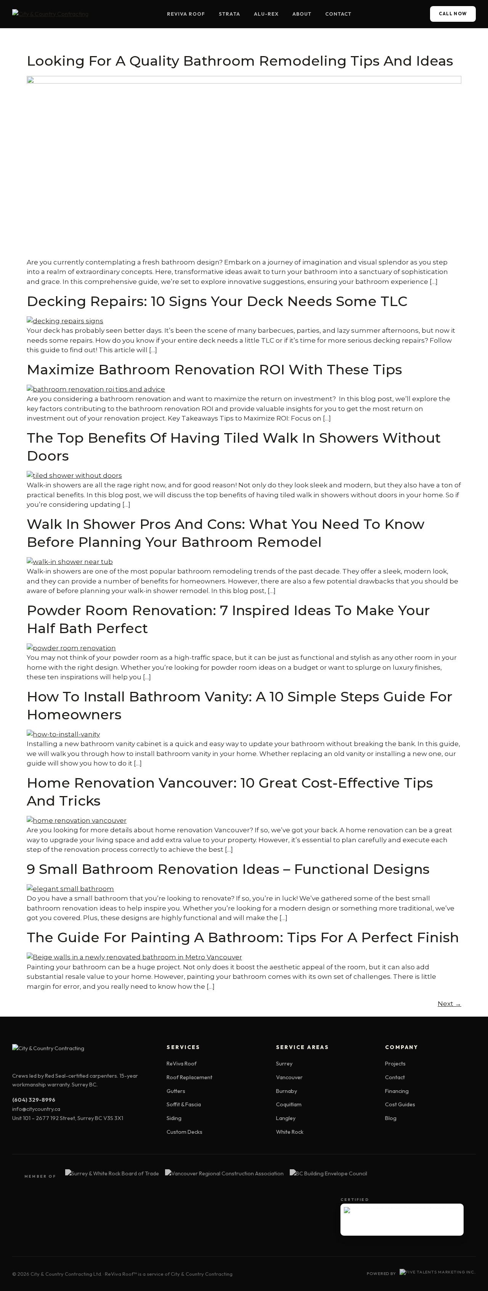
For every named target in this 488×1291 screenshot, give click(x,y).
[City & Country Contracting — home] (50, 14)
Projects (395, 1063)
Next (449, 1003)
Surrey (284, 1063)
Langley (285, 1118)
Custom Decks (184, 1131)
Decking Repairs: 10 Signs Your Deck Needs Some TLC (217, 301)
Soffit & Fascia (184, 1104)
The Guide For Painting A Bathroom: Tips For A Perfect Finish (243, 937)
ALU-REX (266, 14)
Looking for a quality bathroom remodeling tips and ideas (240, 60)
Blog (390, 1118)
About (301, 14)
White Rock (289, 1131)
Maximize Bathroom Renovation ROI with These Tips (214, 369)
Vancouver (289, 1077)
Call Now (453, 13)
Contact (338, 14)
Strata (229, 14)
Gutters (176, 1091)
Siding (174, 1118)
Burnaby (286, 1091)
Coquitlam (289, 1104)
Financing (397, 1091)
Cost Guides (400, 1104)
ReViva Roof (186, 14)
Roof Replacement (189, 1077)
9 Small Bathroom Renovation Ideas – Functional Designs (228, 869)
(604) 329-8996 (33, 1099)
